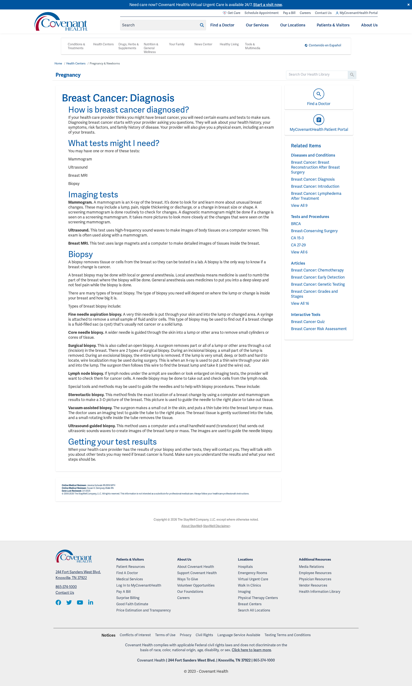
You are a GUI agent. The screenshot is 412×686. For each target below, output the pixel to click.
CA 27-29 (298, 244)
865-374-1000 (66, 586)
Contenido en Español (325, 45)
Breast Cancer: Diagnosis (313, 179)
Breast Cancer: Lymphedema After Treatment (316, 196)
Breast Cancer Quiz (308, 321)
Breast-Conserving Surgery (314, 230)
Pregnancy (68, 75)
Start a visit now (267, 4)
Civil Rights (204, 635)
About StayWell (191, 526)
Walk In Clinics (249, 585)
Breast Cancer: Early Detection (318, 277)
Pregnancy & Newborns (105, 63)
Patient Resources (130, 566)
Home (58, 63)
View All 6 (299, 252)
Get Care (234, 13)
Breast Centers (250, 604)
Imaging (244, 591)
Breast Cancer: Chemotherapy (317, 270)
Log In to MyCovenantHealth (138, 585)
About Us (369, 25)
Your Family (177, 44)
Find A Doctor (127, 573)
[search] (317, 74)
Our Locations (292, 25)
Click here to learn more (251, 650)
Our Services (257, 25)
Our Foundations (190, 591)
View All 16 (300, 303)
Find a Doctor (222, 25)
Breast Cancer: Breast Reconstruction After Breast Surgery (315, 167)
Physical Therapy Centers (258, 598)
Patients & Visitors (333, 25)
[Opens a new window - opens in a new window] (58, 603)
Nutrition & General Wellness (151, 48)
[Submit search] (202, 25)
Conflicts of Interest (135, 635)
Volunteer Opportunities (196, 585)
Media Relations (311, 566)
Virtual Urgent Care (253, 579)
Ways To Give (187, 579)
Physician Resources (315, 579)
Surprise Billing (127, 598)
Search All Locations (254, 610)
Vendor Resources (313, 585)
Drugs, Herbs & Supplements (128, 46)
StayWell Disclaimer (216, 526)
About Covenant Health (195, 566)
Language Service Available (238, 635)
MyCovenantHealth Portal (359, 13)
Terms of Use (165, 635)
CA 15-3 (297, 237)
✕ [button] (408, 4)
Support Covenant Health (197, 573)
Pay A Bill (123, 591)
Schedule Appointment (262, 13)
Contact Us (323, 13)
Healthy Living (229, 44)
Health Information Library (319, 591)
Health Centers (103, 44)
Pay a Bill (289, 13)
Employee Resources (315, 573)
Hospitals (245, 566)
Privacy (185, 635)
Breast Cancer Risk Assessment (319, 328)
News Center (203, 44)
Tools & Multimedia (252, 46)
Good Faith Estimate (132, 604)
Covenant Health (151, 660)
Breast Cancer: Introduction (315, 186)
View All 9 (299, 205)
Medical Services (129, 579)
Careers (305, 13)
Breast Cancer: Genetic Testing (318, 284)
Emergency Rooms (252, 573)
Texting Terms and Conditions (288, 635)
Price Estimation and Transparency (143, 610)
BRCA (296, 223)
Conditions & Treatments (76, 46)
